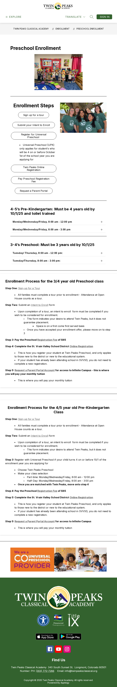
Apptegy (65, 682)
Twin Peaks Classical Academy (31, 28)
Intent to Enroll (39, 304)
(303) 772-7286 (45, 670)
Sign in (105, 16)
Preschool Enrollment (90, 28)
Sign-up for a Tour (29, 288)
